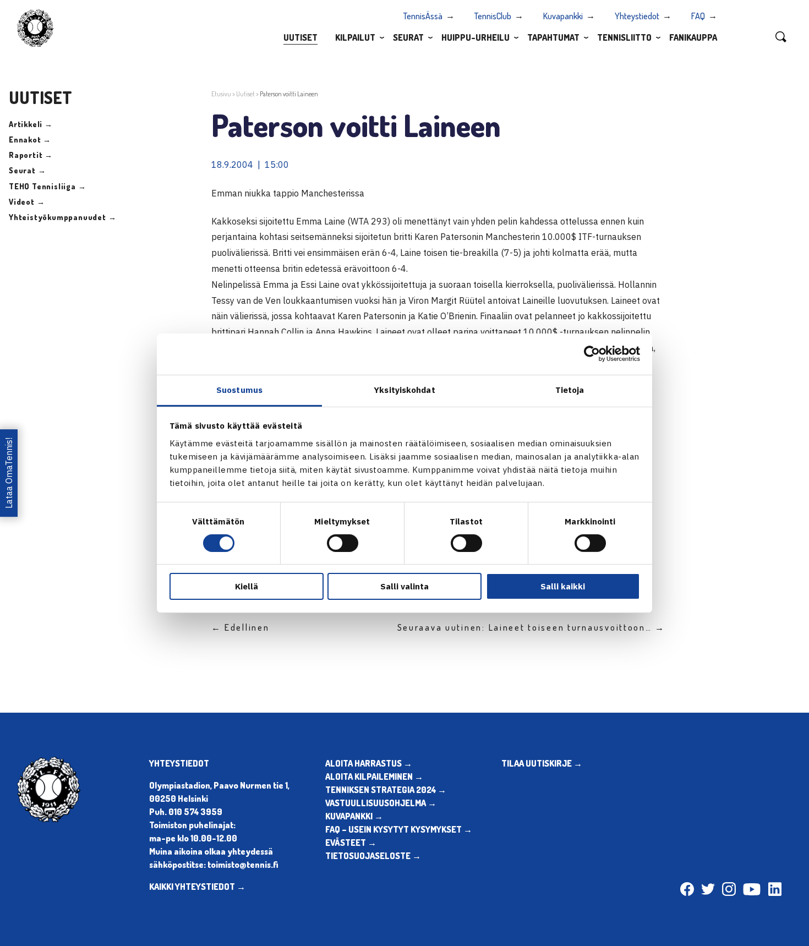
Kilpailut (355, 37)
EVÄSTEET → (350, 842)
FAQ (698, 15)
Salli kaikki (562, 586)
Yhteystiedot (637, 15)
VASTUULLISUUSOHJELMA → (380, 802)
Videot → (27, 201)
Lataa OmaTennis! (8, 473)
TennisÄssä (422, 15)
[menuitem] (300, 36)
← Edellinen (240, 627)
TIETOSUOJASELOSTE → (373, 855)
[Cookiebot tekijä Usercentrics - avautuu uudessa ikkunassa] (592, 354)
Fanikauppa (693, 37)
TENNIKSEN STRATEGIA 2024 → (385, 789)
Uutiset (300, 37)
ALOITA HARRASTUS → (368, 763)
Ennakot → (30, 139)
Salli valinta (404, 586)
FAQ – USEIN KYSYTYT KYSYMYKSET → (398, 829)
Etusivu (221, 94)
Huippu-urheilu (475, 37)
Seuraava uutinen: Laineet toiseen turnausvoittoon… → (531, 627)
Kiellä (246, 586)
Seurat (408, 37)
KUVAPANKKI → (354, 816)
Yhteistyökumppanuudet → (62, 217)
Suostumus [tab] (239, 389)
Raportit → (31, 155)
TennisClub (492, 15)
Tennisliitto (624, 37)
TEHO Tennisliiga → (47, 186)
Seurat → (27, 170)
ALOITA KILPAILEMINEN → (374, 776)
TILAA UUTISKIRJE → (541, 763)
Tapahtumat (553, 37)
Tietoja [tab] (569, 389)
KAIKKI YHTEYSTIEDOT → (197, 886)
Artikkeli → (31, 124)
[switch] (342, 543)
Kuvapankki (563, 15)
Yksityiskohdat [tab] (404, 389)
